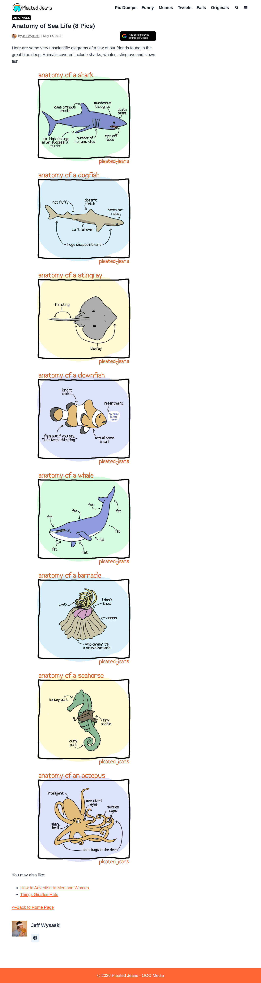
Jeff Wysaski (30, 36)
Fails (201, 7)
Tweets (184, 7)
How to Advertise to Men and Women (54, 887)
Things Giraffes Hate (39, 894)
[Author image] (14, 36)
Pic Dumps (125, 7)
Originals (220, 7)
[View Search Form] (236, 7)
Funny (148, 7)
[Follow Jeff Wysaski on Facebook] (35, 938)
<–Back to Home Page (33, 907)
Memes (166, 7)
